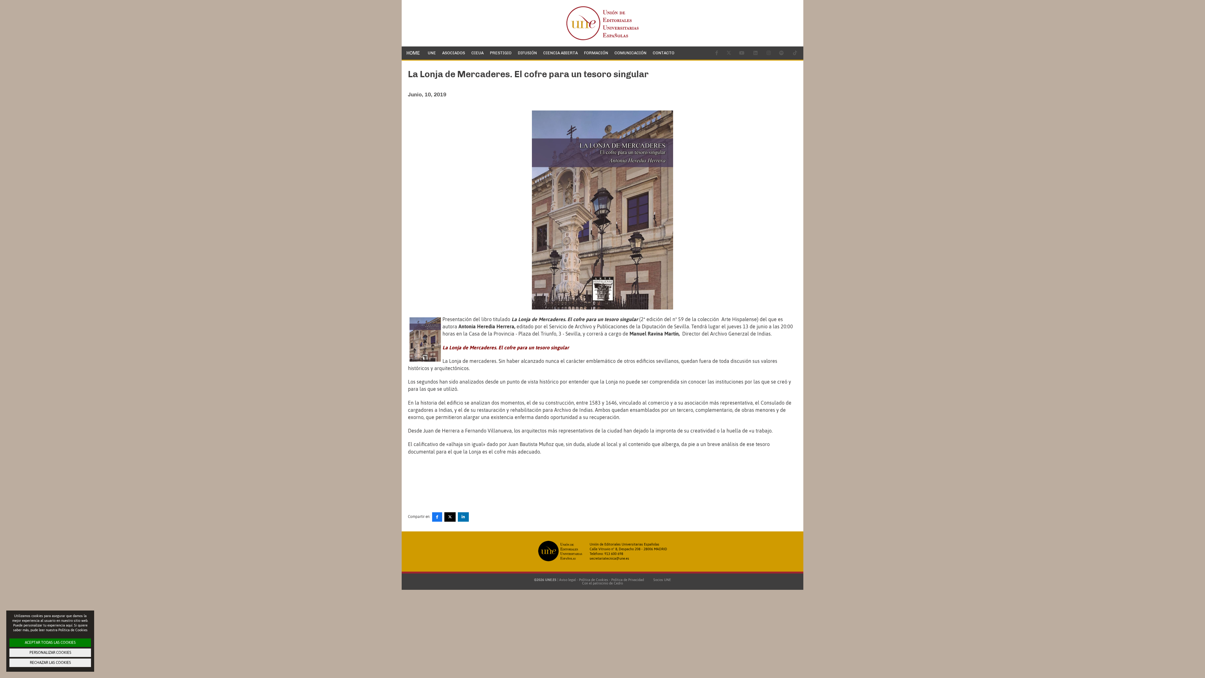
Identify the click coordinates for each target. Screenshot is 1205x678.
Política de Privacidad (627, 580)
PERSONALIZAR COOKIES (50, 652)
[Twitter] (450, 517)
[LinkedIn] (463, 517)
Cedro (618, 583)
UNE (432, 53)
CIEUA (477, 53)
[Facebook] (437, 517)
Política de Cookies (593, 580)
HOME (413, 53)
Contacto (663, 53)
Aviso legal (567, 580)
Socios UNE (661, 580)
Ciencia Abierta (560, 53)
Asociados (453, 53)
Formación (596, 53)
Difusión (527, 53)
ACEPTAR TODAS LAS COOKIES (50, 642)
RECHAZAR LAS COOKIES (50, 662)
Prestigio (500, 53)
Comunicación (630, 53)
